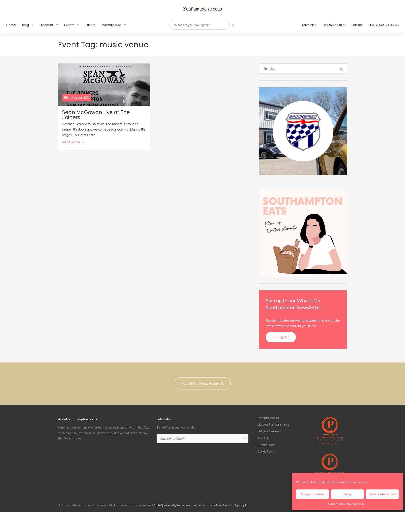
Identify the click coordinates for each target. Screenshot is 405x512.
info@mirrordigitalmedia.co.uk (176, 505)
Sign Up (283, 337)
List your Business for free (273, 424)
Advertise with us (268, 417)
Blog (26, 25)
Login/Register (334, 25)
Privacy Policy (355, 504)
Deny (347, 494)
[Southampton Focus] (202, 9)
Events (69, 25)
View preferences (382, 494)
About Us (263, 438)
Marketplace (112, 25)
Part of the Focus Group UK (202, 383)
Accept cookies (312, 494)
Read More (71, 142)
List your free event (269, 431)
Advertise (309, 25)
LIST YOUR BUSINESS (384, 25)
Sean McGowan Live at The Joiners (96, 115)
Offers (90, 25)
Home (11, 25)
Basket (357, 25)
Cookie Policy (336, 504)
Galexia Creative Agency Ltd (231, 505)
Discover (47, 25)
